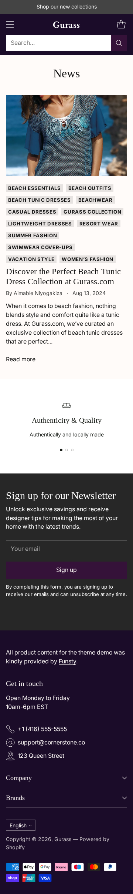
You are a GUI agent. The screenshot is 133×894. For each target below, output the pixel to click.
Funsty (67, 661)
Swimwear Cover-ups (40, 247)
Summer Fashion (32, 235)
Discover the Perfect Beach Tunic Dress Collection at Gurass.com (63, 276)
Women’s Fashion (87, 259)
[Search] (119, 43)
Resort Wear (98, 224)
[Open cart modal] (121, 24)
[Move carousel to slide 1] (61, 450)
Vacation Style (31, 259)
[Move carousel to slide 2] (66, 450)
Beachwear (95, 200)
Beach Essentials (34, 188)
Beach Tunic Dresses (39, 200)
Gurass (62, 839)
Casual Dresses (32, 212)
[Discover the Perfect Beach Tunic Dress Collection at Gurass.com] (66, 135)
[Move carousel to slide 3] (72, 450)
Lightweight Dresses (40, 224)
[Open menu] (9, 24)
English (18, 825)
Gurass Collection (92, 212)
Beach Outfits (90, 188)
